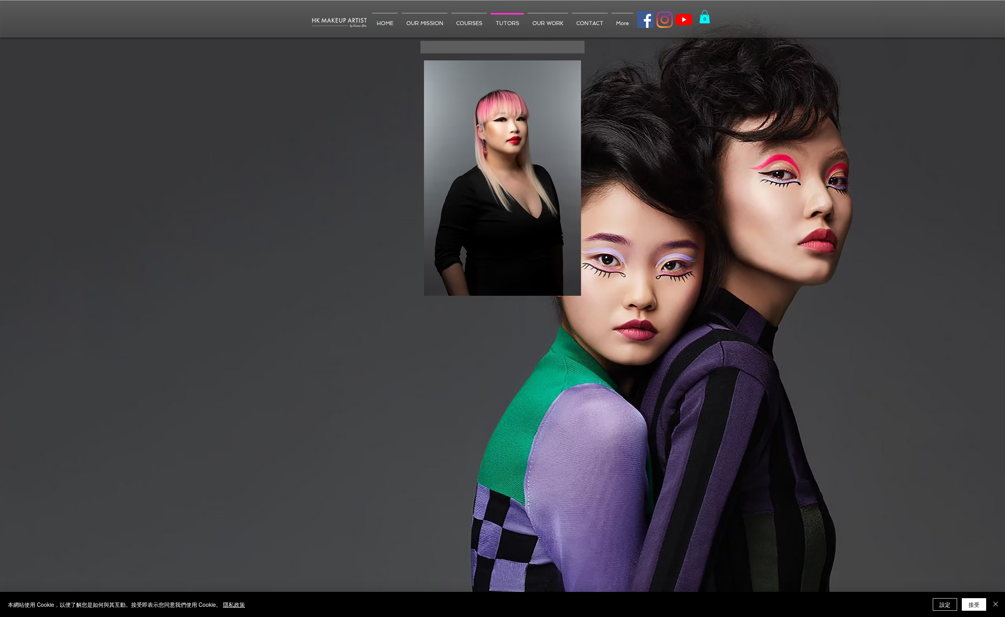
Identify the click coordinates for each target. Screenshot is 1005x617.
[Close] (995, 604)
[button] (704, 16)
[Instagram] (664, 19)
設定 (944, 604)
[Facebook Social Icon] (645, 19)
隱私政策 (234, 604)
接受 (973, 604)
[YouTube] (684, 19)
